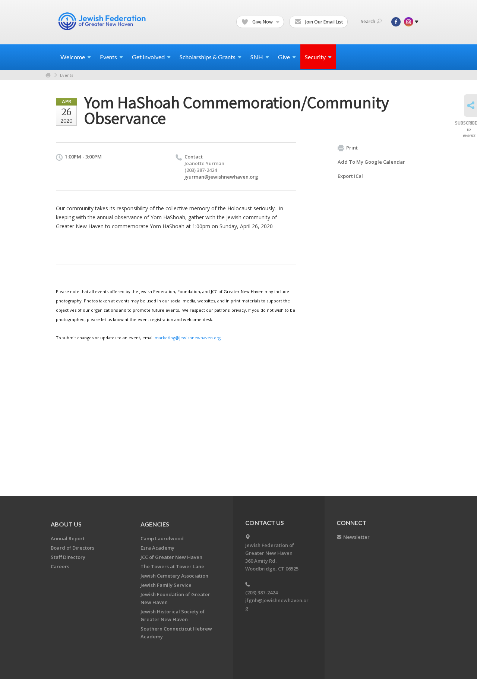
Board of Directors (72, 547)
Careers (60, 566)
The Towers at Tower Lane (172, 566)
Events (66, 75)
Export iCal (350, 176)
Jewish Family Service (166, 585)
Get (148, 56)
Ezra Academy (157, 547)
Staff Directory (68, 557)
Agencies (154, 524)
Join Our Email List (323, 22)
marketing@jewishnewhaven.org (188, 337)
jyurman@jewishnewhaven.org (221, 176)
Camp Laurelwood (162, 538)
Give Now (262, 22)
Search (368, 21)
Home (48, 75)
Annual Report (68, 538)
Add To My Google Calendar (371, 161)
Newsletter (356, 537)
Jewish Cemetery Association (174, 575)
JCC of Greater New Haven (171, 557)
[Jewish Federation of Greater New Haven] (103, 21)
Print (352, 147)
